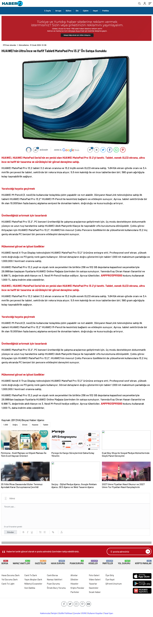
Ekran (24, 424)
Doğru (15, 424)
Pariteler (107, 562)
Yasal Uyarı (108, 613)
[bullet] (44, 532)
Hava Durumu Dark (10, 575)
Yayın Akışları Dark (33, 579)
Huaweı (35, 424)
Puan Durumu (77, 562)
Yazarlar (93, 583)
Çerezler (77, 613)
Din (77, 10)
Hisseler (93, 562)
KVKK (84, 613)
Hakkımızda (45, 613)
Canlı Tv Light (7, 583)
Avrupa (58, 10)
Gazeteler (40, 562)
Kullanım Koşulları (95, 613)
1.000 (5, 424)
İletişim (54, 613)
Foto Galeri (94, 575)
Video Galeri (94, 579)
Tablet (45, 424)
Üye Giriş (109, 575)
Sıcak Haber (95, 592)
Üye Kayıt (110, 579)
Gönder (10, 532)
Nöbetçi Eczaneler (33, 583)
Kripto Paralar (143, 562)
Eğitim (85, 10)
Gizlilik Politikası (65, 613)
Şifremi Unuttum (113, 583)
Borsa (4, 562)
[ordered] (40, 532)
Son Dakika (29, 587)
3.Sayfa (47, 10)
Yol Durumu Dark (9, 579)
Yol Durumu (124, 562)
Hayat (95, 10)
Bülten (68, 10)
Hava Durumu (58, 562)
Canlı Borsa (52, 575)
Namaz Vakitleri (21, 562)
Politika (105, 10)
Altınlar (74, 575)
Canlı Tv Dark (30, 575)
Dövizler (74, 579)
